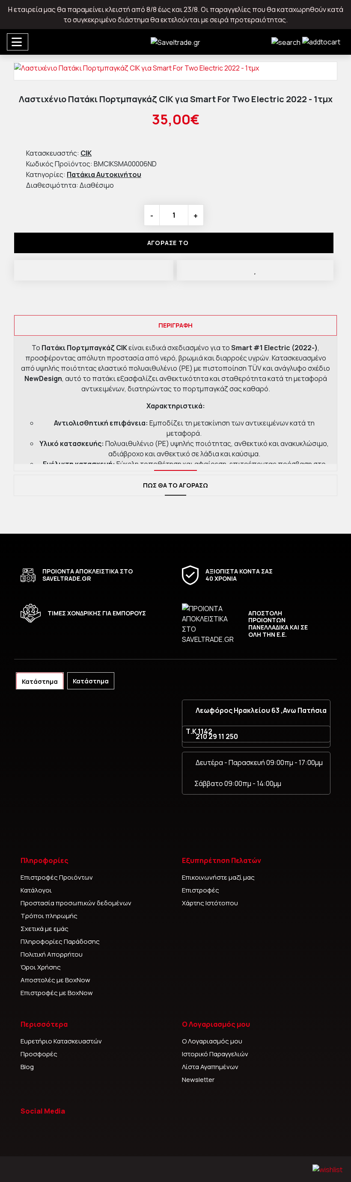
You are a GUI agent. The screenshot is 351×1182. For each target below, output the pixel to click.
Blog (27, 1066)
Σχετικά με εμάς (44, 928)
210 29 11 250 (217, 736)
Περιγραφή (175, 325)
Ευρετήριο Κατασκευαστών (61, 1041)
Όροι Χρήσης (41, 967)
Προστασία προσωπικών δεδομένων (76, 902)
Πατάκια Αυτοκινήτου (104, 174)
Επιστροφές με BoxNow (57, 992)
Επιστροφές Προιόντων (57, 877)
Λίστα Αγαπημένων (210, 1066)
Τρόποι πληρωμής (49, 915)
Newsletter (198, 1079)
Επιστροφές (200, 890)
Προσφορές (39, 1053)
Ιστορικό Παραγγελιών (215, 1053)
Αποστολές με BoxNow (55, 979)
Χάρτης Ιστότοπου (210, 902)
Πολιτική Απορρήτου (52, 954)
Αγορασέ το (168, 243)
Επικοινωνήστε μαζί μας (218, 877)
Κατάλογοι (36, 890)
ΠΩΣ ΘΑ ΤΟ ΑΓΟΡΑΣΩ (175, 485)
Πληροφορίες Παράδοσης (60, 941)
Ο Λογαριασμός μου (212, 1041)
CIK (86, 153)
